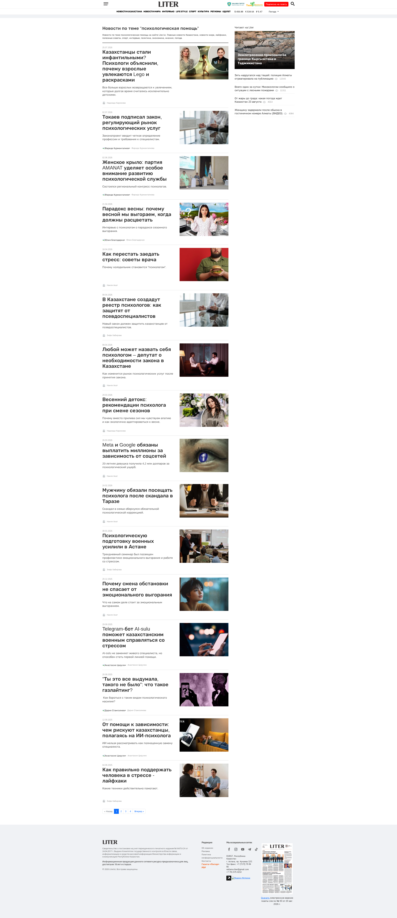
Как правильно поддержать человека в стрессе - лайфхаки (137, 775)
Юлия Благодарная (135, 240)
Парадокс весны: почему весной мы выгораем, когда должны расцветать (136, 214)
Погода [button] (273, 11)
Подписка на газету (276, 4)
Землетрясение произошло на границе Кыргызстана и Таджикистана (262, 59)
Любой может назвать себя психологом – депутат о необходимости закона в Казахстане (136, 358)
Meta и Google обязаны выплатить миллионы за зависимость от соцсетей (134, 450)
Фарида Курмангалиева (143, 148)
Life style (181, 11)
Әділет (226, 11)
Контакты (206, 861)
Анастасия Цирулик (137, 665)
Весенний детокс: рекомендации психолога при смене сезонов (134, 405)
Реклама (206, 851)
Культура (203, 11)
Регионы (215, 11)
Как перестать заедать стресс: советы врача (130, 256)
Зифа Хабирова (114, 335)
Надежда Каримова (116, 103)
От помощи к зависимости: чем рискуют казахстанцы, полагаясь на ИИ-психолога (136, 730)
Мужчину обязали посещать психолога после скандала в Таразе (137, 495)
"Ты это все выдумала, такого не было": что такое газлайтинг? (135, 684)
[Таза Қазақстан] (255, 4)
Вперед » (139, 811)
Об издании (207, 848)
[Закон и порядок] (236, 4)
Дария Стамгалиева (136, 710)
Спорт (192, 11)
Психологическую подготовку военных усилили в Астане (128, 541)
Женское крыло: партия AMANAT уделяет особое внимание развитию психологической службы (134, 170)
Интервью (168, 11)
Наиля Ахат (112, 285)
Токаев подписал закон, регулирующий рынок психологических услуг (132, 122)
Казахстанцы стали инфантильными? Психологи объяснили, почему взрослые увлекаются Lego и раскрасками (130, 66)
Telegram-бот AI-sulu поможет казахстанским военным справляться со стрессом (133, 637)
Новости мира (152, 11)
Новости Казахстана (129, 11)
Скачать (265, 898)
